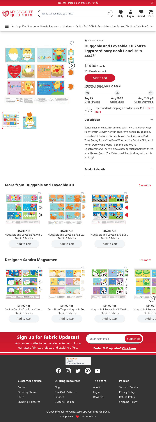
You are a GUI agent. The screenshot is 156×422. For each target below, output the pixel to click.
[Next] (71, 65)
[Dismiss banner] (152, 2)
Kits (24, 26)
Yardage (16, 26)
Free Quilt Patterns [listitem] (65, 392)
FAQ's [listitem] (21, 397)
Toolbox (130, 26)
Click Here (129, 348)
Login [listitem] (96, 392)
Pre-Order (148, 26)
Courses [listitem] (59, 397)
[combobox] (75, 13)
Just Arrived (118, 26)
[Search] (109, 13)
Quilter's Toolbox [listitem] (64, 402)
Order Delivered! (144, 101)
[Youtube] (97, 371)
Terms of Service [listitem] (128, 387)
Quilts (79, 26)
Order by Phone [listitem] (27, 392)
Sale (138, 26)
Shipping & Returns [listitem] (29, 402)
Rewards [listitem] (98, 397)
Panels (44, 26)
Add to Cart (99, 78)
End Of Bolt (90, 26)
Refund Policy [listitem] (127, 397)
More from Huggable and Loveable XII (39, 184)
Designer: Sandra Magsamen (31, 259)
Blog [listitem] (57, 387)
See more (145, 185)
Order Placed (92, 101)
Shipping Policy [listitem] (128, 402)
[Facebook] (58, 371)
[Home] (86, 40)
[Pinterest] (88, 371)
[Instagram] (68, 371)
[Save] (72, 43)
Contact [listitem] (22, 387)
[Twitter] (78, 371)
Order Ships (117, 101)
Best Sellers (104, 26)
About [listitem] (96, 387)
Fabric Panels (97, 40)
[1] (29, 120)
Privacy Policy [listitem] (127, 392)
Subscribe (133, 339)
